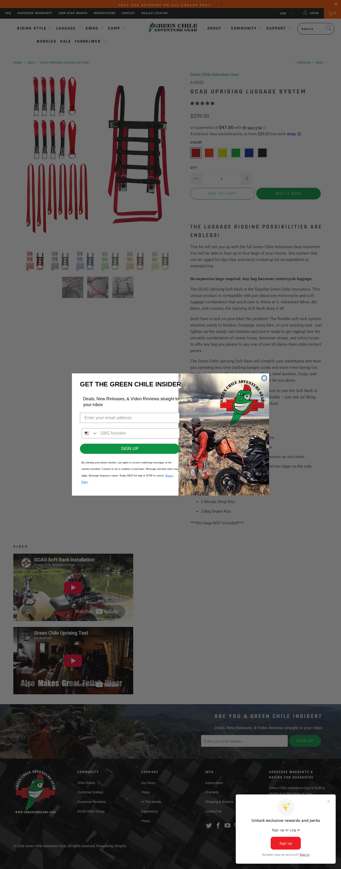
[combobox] (90, 433)
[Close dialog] (264, 378)
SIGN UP (130, 448)
